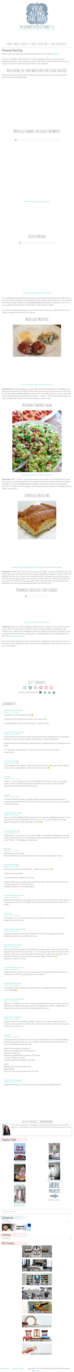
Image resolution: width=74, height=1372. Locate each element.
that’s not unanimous (16, 636)
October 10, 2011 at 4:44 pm (11, 815)
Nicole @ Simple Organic (11, 1080)
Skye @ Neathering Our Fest (12, 732)
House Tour (37, 44)
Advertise (61, 44)
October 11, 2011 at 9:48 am (11, 866)
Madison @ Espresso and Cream (13, 929)
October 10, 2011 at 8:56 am (11, 712)
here (55, 567)
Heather (6, 913)
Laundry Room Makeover (54, 1161)
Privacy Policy (20, 1368)
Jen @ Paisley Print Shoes (11, 945)
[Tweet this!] (45, 692)
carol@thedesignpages (10, 831)
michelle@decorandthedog (12, 710)
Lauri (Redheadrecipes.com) (12, 967)
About (16, 44)
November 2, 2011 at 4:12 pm (12, 1037)
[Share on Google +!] (49, 692)
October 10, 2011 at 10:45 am (12, 778)
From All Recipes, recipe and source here (37, 622)
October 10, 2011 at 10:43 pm (12, 851)
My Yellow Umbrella (21, 567)
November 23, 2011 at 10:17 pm (12, 1082)
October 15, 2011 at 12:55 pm (12, 985)
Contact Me (37, 1371)
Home (9, 44)
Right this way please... (54, 1200)
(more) (69, 1127)
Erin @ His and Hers (10, 761)
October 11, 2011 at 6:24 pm (11, 897)
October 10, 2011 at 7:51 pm (11, 833)
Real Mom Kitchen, (36, 567)
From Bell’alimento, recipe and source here (37, 201)
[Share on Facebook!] (40, 692)
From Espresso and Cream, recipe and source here (37, 475)
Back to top (5, 1368)
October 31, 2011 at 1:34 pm (11, 1019)
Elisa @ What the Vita (10, 864)
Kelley (6, 1035)
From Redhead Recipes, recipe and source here (37, 293)
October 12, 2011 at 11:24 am (12, 931)
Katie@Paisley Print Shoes (11, 813)
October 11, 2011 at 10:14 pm (12, 915)
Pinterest (56, 54)
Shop (52, 44)
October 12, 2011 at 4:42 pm (11, 947)
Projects (25, 44)
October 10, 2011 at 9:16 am (11, 734)
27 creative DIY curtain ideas (54, 1180)
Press (47, 44)
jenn (5, 795)
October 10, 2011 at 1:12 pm (11, 796)
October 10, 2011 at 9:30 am (11, 763)
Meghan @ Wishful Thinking (12, 999)
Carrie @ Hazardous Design (12, 895)
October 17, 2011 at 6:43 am (11, 1001)
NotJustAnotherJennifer (11, 1017)
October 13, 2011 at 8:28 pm (11, 969)
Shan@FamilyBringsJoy (11, 983)
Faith (5, 777)
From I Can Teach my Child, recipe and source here (36, 384)
